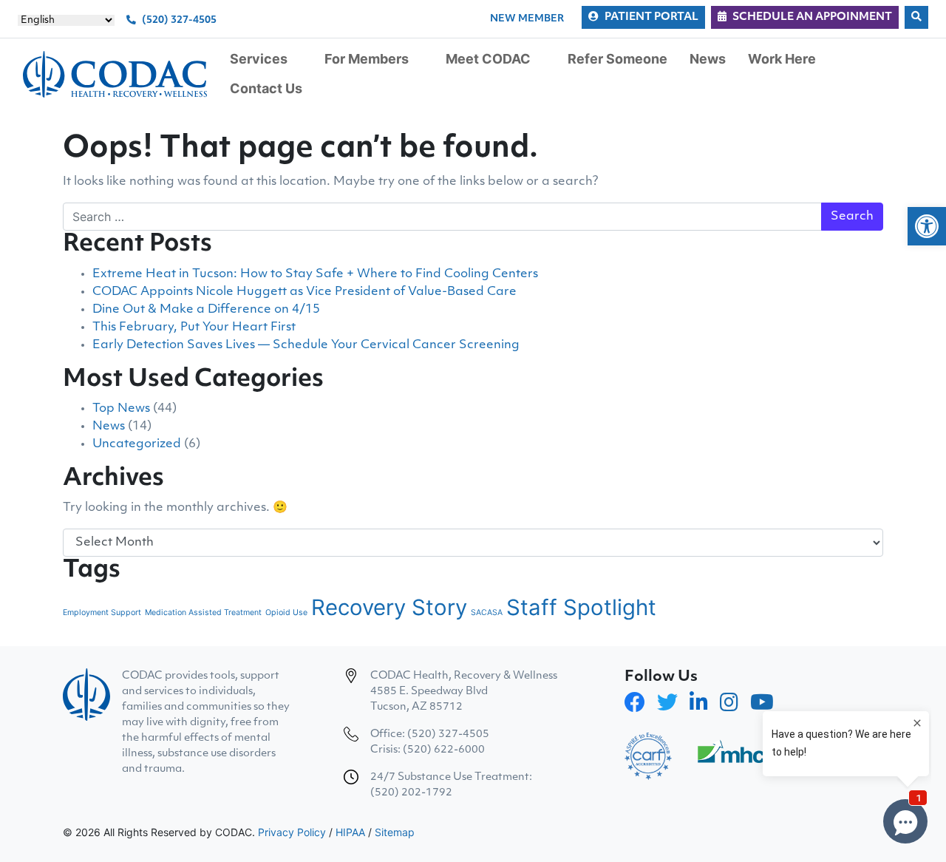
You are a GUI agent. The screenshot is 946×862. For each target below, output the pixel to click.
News (708, 59)
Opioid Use (286, 612)
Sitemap (395, 832)
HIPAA (350, 832)
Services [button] (258, 59)
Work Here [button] (782, 59)
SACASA (487, 612)
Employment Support (102, 612)
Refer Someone (617, 59)
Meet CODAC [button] (488, 59)
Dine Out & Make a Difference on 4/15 (206, 310)
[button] (927, 226)
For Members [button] (366, 59)
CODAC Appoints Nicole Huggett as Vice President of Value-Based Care (304, 292)
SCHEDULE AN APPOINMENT (812, 17)
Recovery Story (389, 607)
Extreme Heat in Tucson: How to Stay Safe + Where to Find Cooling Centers (315, 274)
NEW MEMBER (527, 19)
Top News (121, 409)
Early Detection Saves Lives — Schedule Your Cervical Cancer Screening (306, 345)
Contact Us (266, 88)
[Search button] (916, 17)
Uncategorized (136, 444)
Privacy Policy (292, 832)
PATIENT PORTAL (651, 17)
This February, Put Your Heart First (194, 327)
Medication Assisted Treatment (203, 612)
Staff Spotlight (581, 607)
